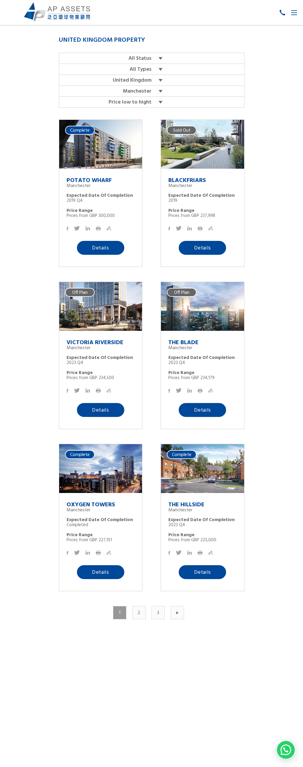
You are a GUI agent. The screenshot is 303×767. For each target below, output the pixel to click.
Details (100, 248)
